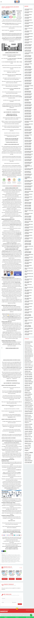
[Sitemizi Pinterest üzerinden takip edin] (6, 611)
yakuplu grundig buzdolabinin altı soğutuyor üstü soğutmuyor (11, 558)
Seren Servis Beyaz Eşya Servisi (28, 457)
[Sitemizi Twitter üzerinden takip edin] (1, 611)
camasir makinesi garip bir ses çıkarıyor (28, 385)
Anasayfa (3, 7)
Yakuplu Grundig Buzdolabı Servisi (10, 560)
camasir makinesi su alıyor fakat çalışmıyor (29, 420)
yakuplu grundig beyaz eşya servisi (11, 554)
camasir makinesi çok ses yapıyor (28, 436)
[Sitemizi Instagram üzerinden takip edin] (2, 611)
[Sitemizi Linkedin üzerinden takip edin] (3, 611)
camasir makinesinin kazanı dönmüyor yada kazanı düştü (29, 408)
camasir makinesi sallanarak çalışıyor (28, 417)
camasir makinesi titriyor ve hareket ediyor (28, 433)
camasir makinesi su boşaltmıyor (28, 423)
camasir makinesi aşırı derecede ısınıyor (28, 371)
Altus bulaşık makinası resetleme (29, 341)
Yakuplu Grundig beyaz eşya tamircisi (11, 555)
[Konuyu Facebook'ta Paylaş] (2, 551)
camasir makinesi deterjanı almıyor (28, 378)
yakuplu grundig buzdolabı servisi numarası (10, 560)
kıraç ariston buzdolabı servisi (4, 575)
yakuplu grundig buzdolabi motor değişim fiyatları (10, 556)
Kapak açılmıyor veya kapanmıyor (28, 447)
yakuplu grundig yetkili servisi (10, 562)
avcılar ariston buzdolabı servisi (12, 575)
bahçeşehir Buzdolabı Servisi (29, 355)
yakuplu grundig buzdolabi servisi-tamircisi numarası (12, 557)
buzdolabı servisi (7, 7)
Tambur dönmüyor (28, 460)
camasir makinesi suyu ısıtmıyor (28, 426)
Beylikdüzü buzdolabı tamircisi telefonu (29, 366)
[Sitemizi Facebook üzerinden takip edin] (0, 611)
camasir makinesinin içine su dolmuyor (28, 399)
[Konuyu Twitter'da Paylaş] (3, 551)
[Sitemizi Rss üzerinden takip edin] (7, 611)
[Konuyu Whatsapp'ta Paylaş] (5, 551)
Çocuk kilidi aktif (28, 462)
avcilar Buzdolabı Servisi (28, 342)
